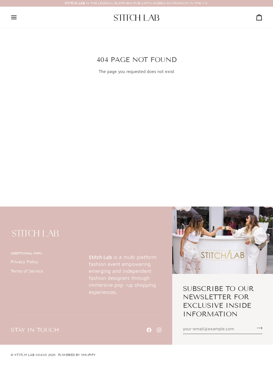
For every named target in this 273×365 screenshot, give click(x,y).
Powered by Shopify (77, 355)
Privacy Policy (24, 261)
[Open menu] (19, 18)
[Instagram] (159, 330)
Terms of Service (27, 271)
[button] (125, 252)
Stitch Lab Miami (30, 355)
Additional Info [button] (26, 253)
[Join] (258, 328)
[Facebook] (149, 330)
